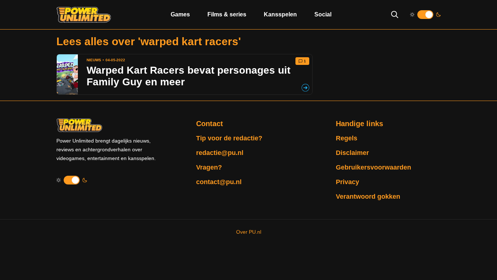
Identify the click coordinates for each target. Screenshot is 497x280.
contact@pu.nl (219, 182)
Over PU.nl (248, 232)
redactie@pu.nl (219, 152)
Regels (346, 138)
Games (180, 14)
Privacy (347, 182)
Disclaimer (352, 152)
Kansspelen (280, 14)
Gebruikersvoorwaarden (373, 167)
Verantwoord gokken (368, 196)
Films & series (226, 14)
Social (322, 14)
